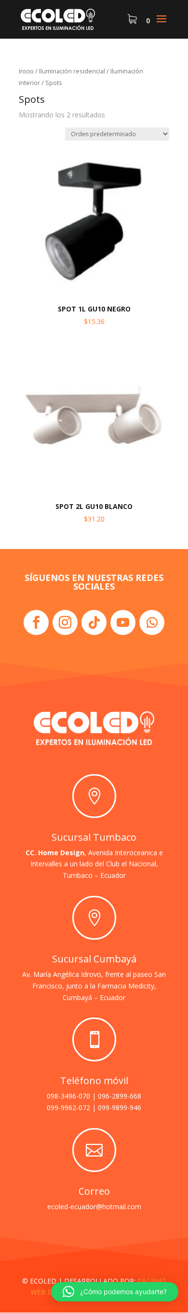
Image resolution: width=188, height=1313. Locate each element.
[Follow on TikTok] (94, 622)
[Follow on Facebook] (36, 622)
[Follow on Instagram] (65, 622)
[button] (114, 1291)
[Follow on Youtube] (122, 622)
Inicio (26, 71)
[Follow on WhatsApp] (151, 622)
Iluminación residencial (72, 71)
